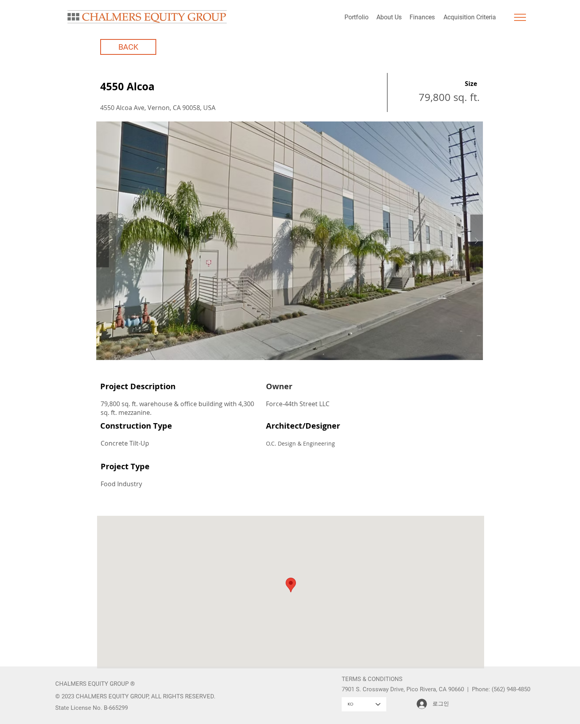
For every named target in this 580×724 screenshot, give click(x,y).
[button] (520, 17)
